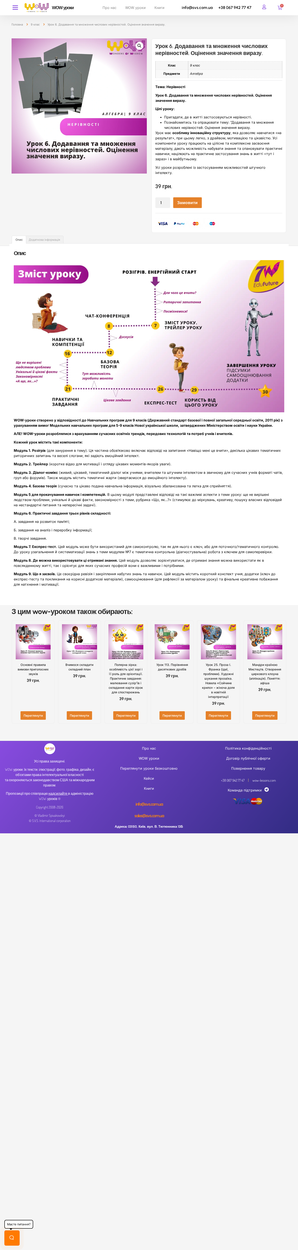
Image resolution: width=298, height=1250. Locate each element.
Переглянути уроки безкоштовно (149, 768)
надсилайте (57, 793)
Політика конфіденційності (248, 748)
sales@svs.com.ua (149, 815)
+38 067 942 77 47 (234, 7)
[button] (139, 46)
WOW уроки (135, 7)
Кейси (149, 778)
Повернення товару (248, 768)
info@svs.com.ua (197, 7)
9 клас (35, 24)
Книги (159, 7)
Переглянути (33, 715)
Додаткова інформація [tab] (44, 239)
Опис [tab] (19, 239)
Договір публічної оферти (248, 758)
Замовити (187, 202)
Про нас (109, 7)
